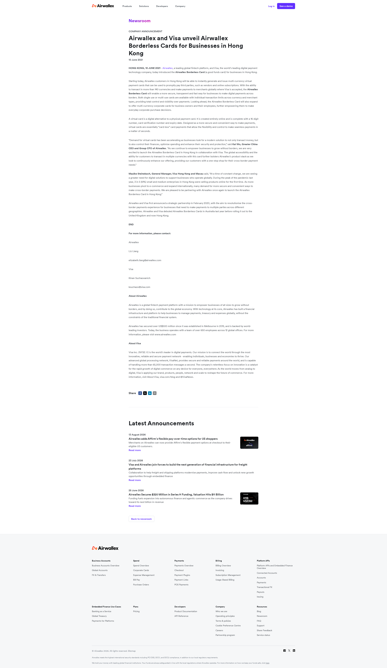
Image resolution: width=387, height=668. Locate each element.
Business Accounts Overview (105, 565)
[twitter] (145, 393)
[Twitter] (289, 651)
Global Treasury (99, 616)
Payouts (260, 592)
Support (260, 625)
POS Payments (181, 584)
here (267, 663)
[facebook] (140, 393)
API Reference (181, 616)
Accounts (261, 577)
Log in (271, 6)
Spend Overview (141, 565)
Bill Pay (136, 580)
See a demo (286, 6)
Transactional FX (264, 587)
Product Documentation (185, 611)
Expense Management (143, 575)
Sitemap (132, 651)
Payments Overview (183, 565)
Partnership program (225, 635)
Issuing (260, 596)
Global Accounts (99, 570)
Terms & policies (223, 621)
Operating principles (225, 616)
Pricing (136, 611)
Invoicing (220, 570)
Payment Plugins (182, 575)
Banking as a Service (101, 611)
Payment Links (181, 580)
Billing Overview (223, 565)
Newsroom (262, 616)
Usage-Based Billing (225, 580)
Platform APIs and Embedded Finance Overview (275, 567)
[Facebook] (284, 651)
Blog (259, 611)
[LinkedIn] (294, 651)
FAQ (259, 621)
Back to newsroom (141, 518)
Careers (219, 630)
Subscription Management (228, 575)
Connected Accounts (267, 573)
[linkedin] (150, 393)
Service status (263, 635)
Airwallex (168, 68)
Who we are (221, 611)
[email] (154, 393)
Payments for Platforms (103, 621)
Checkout (179, 570)
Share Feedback (264, 630)
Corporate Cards (141, 570)
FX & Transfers (99, 575)
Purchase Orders (141, 584)
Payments (261, 582)
